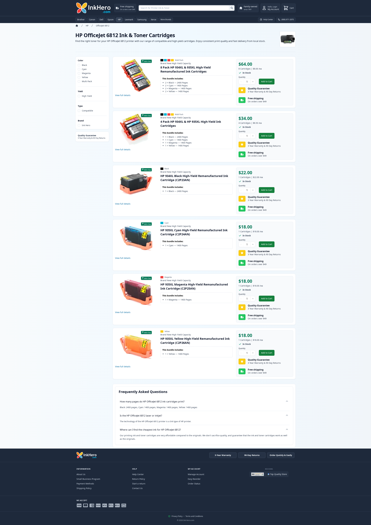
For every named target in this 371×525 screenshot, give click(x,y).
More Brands (166, 19)
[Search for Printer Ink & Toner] (231, 8)
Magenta (86, 73)
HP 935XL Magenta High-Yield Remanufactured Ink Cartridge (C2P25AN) (194, 286)
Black (84, 65)
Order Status (194, 483)
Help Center (138, 474)
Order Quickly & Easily (281, 455)
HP (119, 19)
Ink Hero (86, 125)
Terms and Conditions (194, 516)
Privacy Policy (177, 516)
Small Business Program (88, 479)
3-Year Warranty (223, 455)
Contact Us (137, 488)
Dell (101, 19)
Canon (92, 19)
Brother (81, 19)
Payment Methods (85, 483)
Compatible (87, 110)
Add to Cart (267, 82)
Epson (111, 19)
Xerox (153, 19)
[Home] (76, 25)
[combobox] (186, 8)
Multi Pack (87, 81)
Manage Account (196, 474)
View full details (122, 95)
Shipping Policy (84, 488)
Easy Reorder (194, 479)
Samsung (142, 19)
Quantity (242, 77)
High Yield (87, 96)
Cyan (84, 69)
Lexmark (129, 19)
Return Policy (138, 479)
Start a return (138, 483)
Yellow (85, 77)
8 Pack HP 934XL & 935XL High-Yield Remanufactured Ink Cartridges (185, 69)
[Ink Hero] (93, 8)
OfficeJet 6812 (102, 25)
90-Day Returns (252, 455)
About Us (81, 474)
